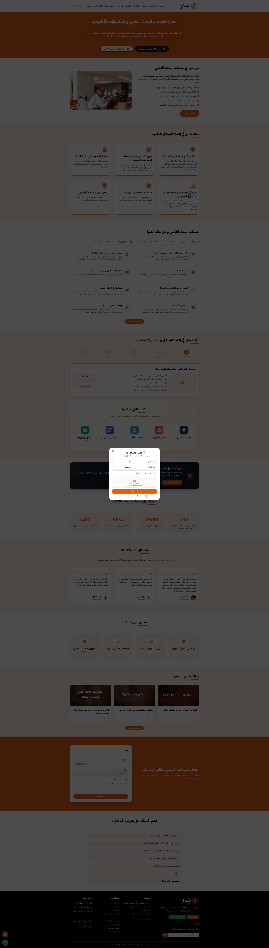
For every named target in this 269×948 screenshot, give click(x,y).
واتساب (124, 456)
